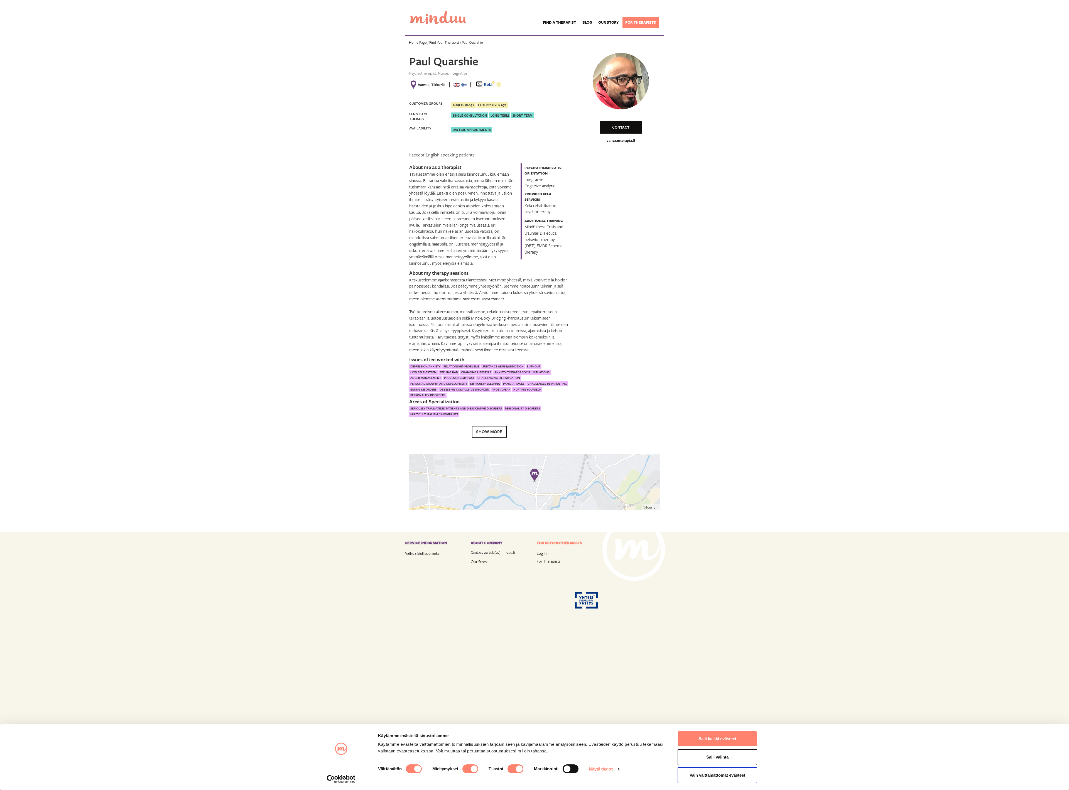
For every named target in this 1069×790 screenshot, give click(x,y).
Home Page (418, 42)
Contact (620, 127)
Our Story (479, 561)
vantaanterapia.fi (621, 140)
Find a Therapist (559, 22)
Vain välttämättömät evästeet (717, 775)
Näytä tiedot (600, 769)
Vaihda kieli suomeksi (422, 553)
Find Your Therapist (444, 42)
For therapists (640, 22)
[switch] (470, 768)
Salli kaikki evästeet (717, 738)
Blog (587, 22)
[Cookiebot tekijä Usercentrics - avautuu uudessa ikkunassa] (341, 779)
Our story (608, 22)
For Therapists (549, 561)
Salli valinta (717, 757)
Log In (542, 553)
